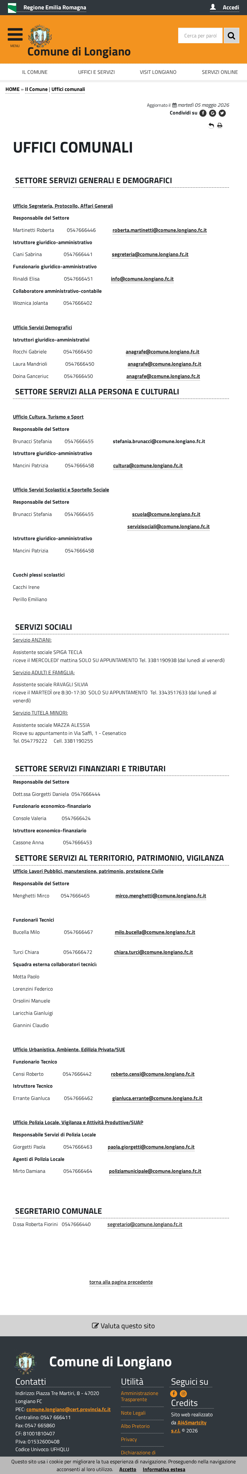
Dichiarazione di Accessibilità (138, 1455)
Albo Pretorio (135, 1426)
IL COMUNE (35, 72)
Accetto (127, 1469)
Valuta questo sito (127, 1326)
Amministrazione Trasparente (139, 1396)
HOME (12, 89)
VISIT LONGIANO (158, 72)
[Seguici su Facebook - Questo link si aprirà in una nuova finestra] (173, 1393)
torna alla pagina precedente (121, 1282)
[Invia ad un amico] (211, 125)
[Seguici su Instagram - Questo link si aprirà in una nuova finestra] (183, 1393)
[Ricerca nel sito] (231, 35)
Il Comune (36, 89)
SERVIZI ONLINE (220, 72)
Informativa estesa (164, 1469)
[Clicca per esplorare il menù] (15, 31)
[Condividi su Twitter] (222, 113)
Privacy (129, 1439)
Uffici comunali (68, 89)
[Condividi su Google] (212, 113)
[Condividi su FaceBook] (202, 113)
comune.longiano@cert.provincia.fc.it (68, 1409)
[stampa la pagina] (219, 125)
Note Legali (133, 1413)
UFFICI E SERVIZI (96, 72)
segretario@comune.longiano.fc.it (144, 1224)
